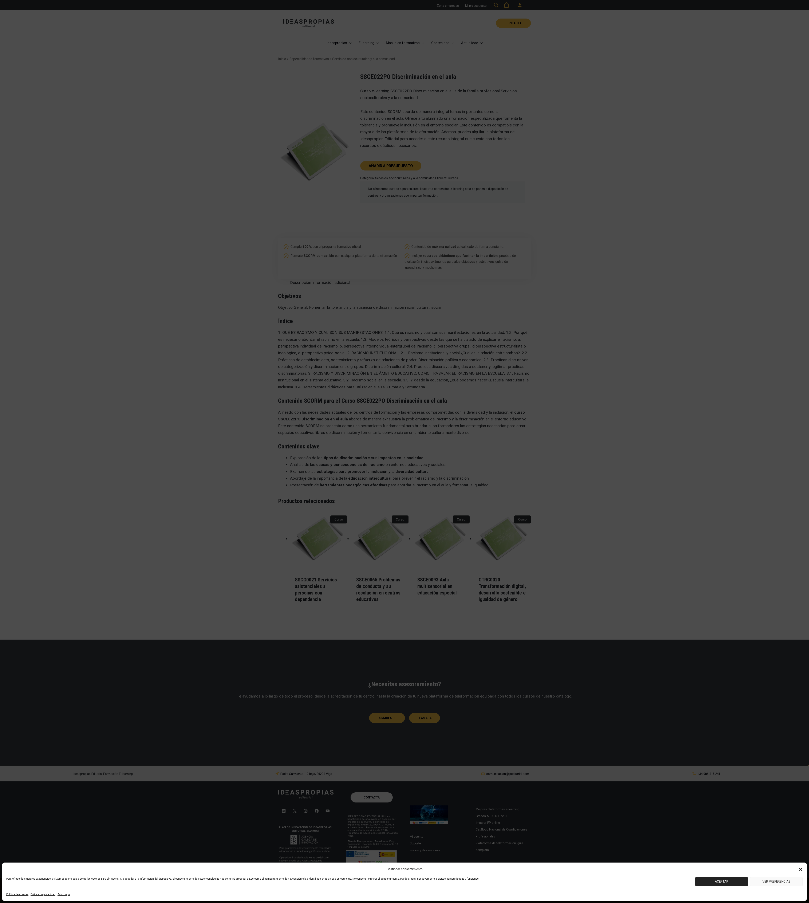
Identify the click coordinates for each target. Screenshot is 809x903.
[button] (800, 869)
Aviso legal (64, 894)
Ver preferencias (776, 881)
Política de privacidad (43, 894)
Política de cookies (17, 894)
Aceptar (721, 881)
